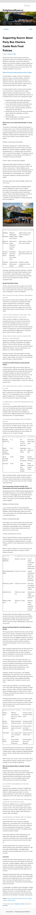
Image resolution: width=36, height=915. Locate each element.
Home (4, 24)
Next (31, 29)
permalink (5, 905)
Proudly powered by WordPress (22, 911)
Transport (16, 904)
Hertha (22, 904)
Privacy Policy (18, 24)
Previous (5, 29)
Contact (10, 24)
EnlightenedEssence (13, 10)
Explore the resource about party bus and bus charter (17, 72)
